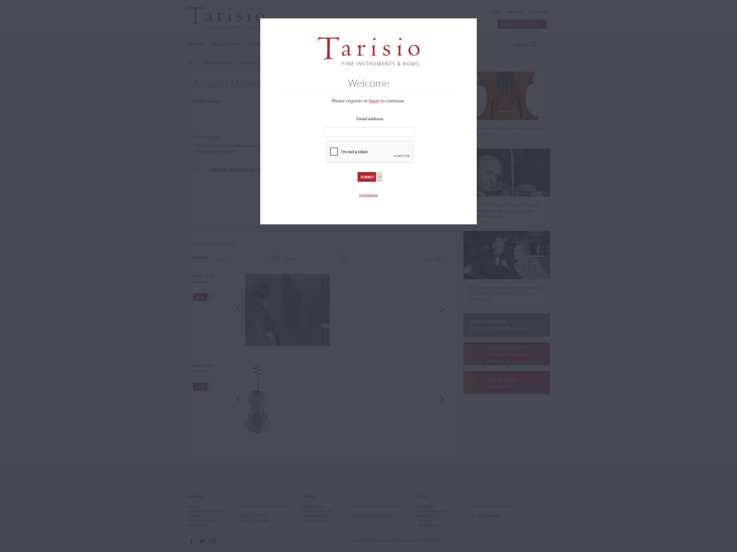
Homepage (368, 195)
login (374, 101)
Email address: (370, 118)
